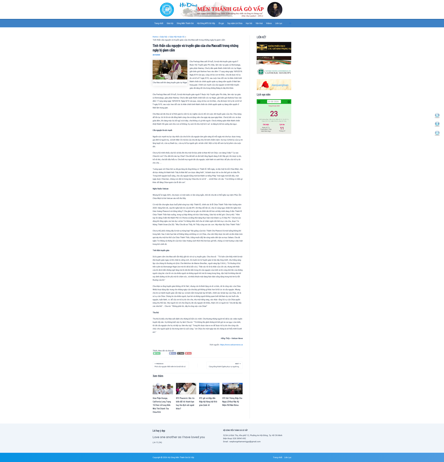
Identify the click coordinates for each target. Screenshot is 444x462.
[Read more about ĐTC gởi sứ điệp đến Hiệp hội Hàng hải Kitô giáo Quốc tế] (209, 388)
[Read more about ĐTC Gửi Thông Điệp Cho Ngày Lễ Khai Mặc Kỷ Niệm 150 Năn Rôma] (232, 388)
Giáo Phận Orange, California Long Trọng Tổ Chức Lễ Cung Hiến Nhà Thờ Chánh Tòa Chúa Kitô (162, 405)
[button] (290, 23)
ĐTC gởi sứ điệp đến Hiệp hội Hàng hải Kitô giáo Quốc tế (208, 401)
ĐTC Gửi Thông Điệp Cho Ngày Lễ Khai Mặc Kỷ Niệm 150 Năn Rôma (232, 401)
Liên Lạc (287, 457)
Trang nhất (277, 457)
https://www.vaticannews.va (231, 345)
